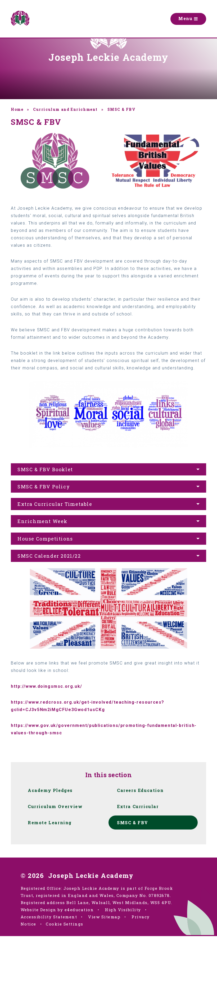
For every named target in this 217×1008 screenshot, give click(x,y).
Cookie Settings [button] (64, 924)
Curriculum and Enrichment (65, 109)
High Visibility (123, 909)
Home (17, 109)
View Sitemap (104, 916)
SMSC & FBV (121, 109)
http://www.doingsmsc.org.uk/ (46, 686)
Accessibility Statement (49, 916)
